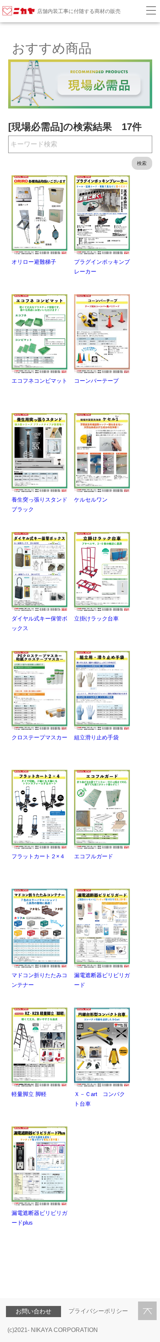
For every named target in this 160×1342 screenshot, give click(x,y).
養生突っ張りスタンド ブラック (42, 504)
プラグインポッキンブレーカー (102, 267)
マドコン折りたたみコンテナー (39, 980)
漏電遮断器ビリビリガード (102, 980)
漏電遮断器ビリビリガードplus (39, 1218)
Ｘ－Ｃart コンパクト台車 (99, 1099)
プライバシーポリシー (98, 1311)
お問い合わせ (33, 1311)
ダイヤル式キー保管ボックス (39, 623)
